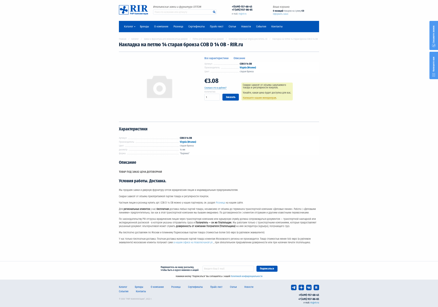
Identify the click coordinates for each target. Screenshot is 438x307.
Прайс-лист (216, 26)
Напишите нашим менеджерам (259, 97)
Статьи (232, 26)
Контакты (277, 26)
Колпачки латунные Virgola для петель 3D (248, 39)
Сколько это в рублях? (215, 87)
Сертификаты (196, 26)
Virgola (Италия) (248, 67)
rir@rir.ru (243, 14)
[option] (159, 86)
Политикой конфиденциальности (246, 276)
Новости (246, 26)
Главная (122, 39)
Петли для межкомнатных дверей (208, 39)
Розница (178, 26)
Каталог (128, 26)
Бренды (144, 26)
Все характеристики (216, 58)
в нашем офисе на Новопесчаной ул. (193, 242)
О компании (161, 26)
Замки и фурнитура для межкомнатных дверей (166, 39)
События (261, 26)
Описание (239, 58)
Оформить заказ (280, 14)
